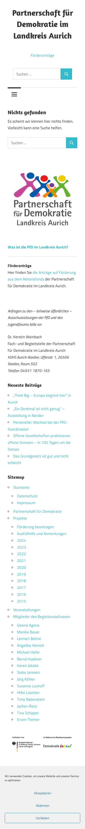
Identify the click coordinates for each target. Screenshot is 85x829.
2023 (21, 547)
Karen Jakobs (28, 666)
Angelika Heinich (30, 645)
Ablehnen (42, 805)
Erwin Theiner (28, 719)
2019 (21, 574)
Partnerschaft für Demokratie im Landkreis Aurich (42, 24)
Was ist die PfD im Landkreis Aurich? (38, 247)
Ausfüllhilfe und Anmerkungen (41, 534)
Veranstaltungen (26, 610)
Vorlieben (42, 818)
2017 (21, 588)
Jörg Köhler (26, 679)
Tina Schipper (28, 713)
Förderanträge (42, 55)
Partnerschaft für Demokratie (37, 511)
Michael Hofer (28, 652)
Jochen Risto (27, 706)
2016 (21, 594)
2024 (21, 540)
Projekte (20, 518)
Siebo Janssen (28, 672)
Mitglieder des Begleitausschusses (41, 617)
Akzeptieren (42, 793)
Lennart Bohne (29, 639)
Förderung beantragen (35, 527)
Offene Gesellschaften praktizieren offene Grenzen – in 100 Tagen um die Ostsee (39, 442)
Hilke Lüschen (28, 692)
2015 (21, 601)
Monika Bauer (28, 632)
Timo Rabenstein (31, 699)
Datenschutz (27, 496)
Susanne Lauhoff (31, 686)
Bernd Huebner (29, 659)
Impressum (26, 503)
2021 (21, 561)
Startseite (21, 487)
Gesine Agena (28, 625)
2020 (21, 567)
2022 (21, 554)
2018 (21, 581)
